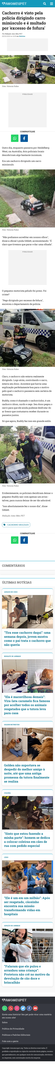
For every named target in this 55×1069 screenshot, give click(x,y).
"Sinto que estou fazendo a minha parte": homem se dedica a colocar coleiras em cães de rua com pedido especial (27, 840)
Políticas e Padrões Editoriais (16, 1034)
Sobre (4, 1022)
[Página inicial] (20, 3)
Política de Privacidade (13, 1028)
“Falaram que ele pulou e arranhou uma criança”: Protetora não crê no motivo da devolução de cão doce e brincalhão (27, 974)
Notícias (22, 36)
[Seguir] (16, 1008)
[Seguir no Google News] (10, 1008)
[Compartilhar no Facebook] (24, 138)
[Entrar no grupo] (4, 1008)
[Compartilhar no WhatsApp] (14, 138)
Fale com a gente (10, 1041)
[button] (44, 3)
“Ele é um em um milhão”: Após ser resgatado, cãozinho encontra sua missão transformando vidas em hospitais (27, 906)
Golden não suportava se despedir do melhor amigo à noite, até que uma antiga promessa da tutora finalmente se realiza (26, 773)
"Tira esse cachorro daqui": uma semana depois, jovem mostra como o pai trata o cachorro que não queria (27, 639)
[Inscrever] (35, 1008)
